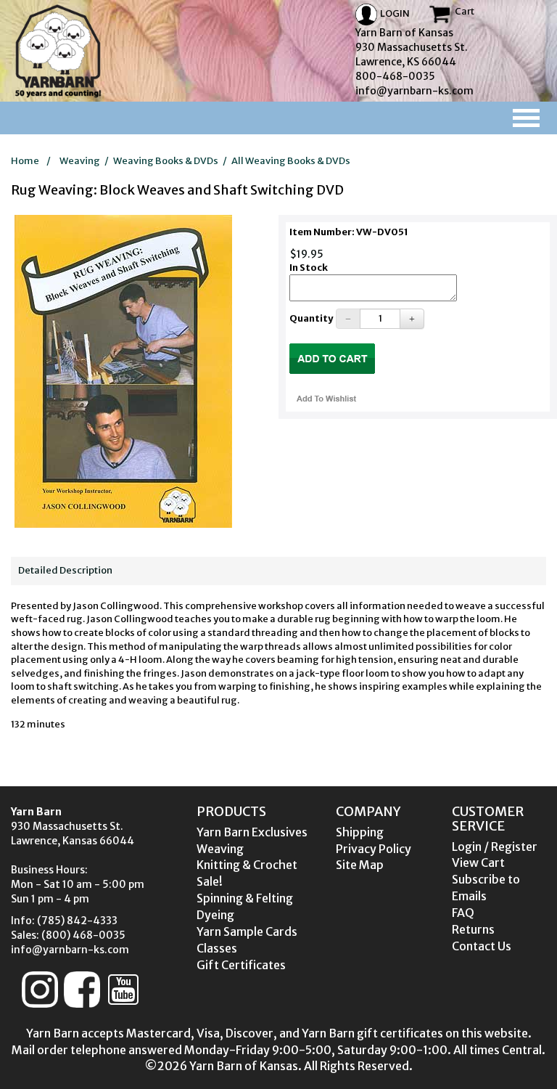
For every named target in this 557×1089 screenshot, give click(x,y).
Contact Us (481, 946)
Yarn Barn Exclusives (252, 832)
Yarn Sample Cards (247, 931)
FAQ (463, 912)
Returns (473, 929)
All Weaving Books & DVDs (290, 161)
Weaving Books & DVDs (165, 161)
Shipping (360, 832)
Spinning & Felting (245, 898)
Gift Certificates (241, 965)
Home (25, 161)
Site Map (360, 864)
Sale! (210, 881)
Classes (217, 948)
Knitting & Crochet (247, 864)
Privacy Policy (373, 848)
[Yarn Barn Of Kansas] (58, 51)
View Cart (478, 862)
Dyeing (215, 915)
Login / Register (494, 846)
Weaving (79, 161)
